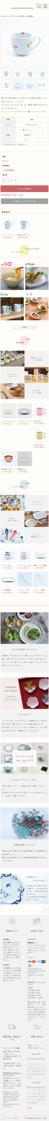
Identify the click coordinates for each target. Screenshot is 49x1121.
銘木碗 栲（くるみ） (11, 469)
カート (38, 7)
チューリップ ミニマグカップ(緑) (15, 235)
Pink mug (37, 421)
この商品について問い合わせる (24, 201)
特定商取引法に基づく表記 (12, 195)
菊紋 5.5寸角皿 (40, 565)
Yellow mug (38, 445)
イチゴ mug (6, 565)
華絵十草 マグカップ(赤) (27, 235)
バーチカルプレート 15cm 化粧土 (15, 421)
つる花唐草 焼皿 (9, 590)
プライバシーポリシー (11, 1118)
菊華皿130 (22, 469)
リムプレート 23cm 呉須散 (28, 421)
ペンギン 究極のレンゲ (28, 590)
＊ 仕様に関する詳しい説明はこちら (15, 145)
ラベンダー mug (24, 565)
